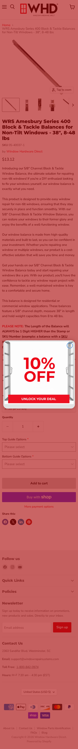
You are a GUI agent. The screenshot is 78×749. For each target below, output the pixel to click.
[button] (38, 375)
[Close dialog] (69, 345)
